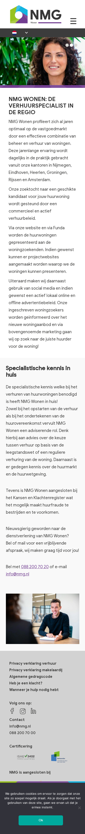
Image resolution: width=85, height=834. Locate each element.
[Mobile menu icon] (73, 23)
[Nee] (79, 807)
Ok (41, 820)
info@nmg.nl (17, 574)
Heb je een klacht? (25, 683)
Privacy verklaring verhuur (32, 663)
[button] (67, 45)
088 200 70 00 (22, 733)
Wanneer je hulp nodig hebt (34, 690)
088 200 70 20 (35, 566)
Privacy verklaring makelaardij (35, 670)
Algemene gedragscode (30, 676)
